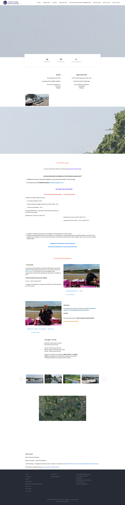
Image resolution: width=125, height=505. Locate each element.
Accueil (39, 2)
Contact (54, 2)
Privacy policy (54, 474)
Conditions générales (55, 476)
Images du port (63, 2)
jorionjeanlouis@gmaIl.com (82, 484)
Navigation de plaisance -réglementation (80, 2)
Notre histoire (96, 2)
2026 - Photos (106, 2)
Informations (46, 2)
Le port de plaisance (76, 61)
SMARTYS (67, 501)
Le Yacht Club (61, 61)
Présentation (47, 61)
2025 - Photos (116, 2)
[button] (104, 379)
